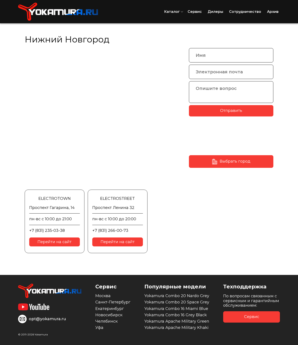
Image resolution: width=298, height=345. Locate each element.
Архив (273, 12)
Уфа (99, 327)
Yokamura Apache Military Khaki (176, 327)
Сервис (195, 12)
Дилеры (215, 12)
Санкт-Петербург (112, 302)
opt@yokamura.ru (47, 318)
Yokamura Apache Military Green (176, 321)
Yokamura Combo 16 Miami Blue (176, 308)
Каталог (172, 12)
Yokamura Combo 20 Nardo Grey (176, 295)
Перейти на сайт (55, 241)
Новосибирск (108, 315)
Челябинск (106, 321)
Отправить (231, 110)
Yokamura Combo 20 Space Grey (176, 302)
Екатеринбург (109, 308)
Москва (103, 295)
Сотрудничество (245, 12)
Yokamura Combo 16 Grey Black (175, 315)
